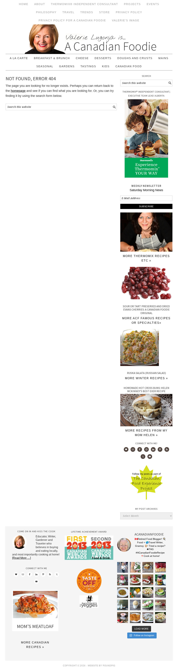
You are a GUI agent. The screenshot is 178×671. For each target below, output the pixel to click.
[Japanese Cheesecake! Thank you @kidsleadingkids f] (160, 605)
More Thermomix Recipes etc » (146, 258)
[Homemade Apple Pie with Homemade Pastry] (146, 250)
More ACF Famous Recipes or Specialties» (146, 320)
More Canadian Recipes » (35, 644)
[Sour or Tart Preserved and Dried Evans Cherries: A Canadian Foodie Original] (146, 284)
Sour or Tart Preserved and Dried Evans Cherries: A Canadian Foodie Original (146, 309)
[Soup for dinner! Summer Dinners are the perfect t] (160, 592)
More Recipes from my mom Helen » (146, 433)
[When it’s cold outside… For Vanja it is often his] (122, 592)
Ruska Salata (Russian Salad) (146, 373)
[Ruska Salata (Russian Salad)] (146, 348)
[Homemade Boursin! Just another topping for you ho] (147, 617)
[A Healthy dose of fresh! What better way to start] (122, 605)
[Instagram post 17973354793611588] (135, 567)
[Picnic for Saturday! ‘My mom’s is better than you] (147, 592)
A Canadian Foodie (89, 39)
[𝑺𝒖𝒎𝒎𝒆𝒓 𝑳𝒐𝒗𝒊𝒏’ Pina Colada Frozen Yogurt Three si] (135, 592)
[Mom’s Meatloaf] (35, 605)
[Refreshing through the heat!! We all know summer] (160, 579)
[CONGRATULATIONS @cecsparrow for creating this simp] (147, 567)
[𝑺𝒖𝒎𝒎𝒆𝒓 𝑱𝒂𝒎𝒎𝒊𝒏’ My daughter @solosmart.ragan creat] (147, 579)
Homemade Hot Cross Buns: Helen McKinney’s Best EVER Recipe (146, 389)
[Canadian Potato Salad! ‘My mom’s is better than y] (160, 617)
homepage (18, 91)
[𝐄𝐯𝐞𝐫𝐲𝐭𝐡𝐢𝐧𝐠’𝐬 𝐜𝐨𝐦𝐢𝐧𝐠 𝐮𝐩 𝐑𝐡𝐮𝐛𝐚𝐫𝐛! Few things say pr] (147, 605)
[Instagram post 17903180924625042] (122, 567)
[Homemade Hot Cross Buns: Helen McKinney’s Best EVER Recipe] (146, 425)
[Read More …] (21, 557)
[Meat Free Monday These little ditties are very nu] (135, 617)
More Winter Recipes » (146, 378)
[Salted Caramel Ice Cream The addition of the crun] (135, 605)
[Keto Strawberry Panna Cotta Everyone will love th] (122, 617)
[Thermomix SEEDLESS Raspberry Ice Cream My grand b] (122, 579)
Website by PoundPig (101, 665)
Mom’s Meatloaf (35, 626)
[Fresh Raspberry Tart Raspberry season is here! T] (160, 567)
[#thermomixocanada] (135, 579)
